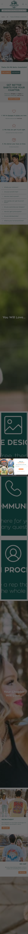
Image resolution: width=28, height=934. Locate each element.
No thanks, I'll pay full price (21, 471)
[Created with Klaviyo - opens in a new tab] (14, 475)
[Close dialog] (27, 459)
